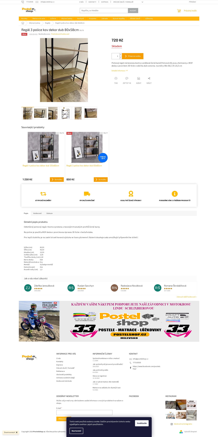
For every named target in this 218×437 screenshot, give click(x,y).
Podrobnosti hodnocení (60, 34)
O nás (81, 2)
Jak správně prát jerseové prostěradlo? (108, 364)
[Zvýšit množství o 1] (120, 54)
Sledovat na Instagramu (183, 424)
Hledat (133, 10)
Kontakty (92, 2)
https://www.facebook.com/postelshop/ (146, 367)
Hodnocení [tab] (37, 213)
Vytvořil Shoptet (190, 432)
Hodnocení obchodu (64, 381)
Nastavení (76, 430)
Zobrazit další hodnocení (186, 297)
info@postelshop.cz (140, 359)
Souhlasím (142, 423)
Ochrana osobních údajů (65, 378)
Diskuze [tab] (50, 213)
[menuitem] (24, 19)
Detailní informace (118, 71)
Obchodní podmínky (64, 374)
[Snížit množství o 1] (120, 57)
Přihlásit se (63, 419)
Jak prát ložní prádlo (100, 370)
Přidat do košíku (134, 56)
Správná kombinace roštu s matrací (106, 358)
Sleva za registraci (100, 376)
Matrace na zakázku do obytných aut (106, 388)
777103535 (137, 362)
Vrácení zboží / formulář (123, 2)
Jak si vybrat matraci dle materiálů (106, 382)
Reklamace (60, 371)
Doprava (104, 2)
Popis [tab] (26, 213)
